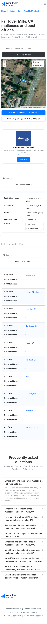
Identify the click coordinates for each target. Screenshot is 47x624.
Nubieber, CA (31, 411)
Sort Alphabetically (22, 185)
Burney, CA (30, 275)
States (12, 11)
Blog (39, 608)
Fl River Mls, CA (32, 292)
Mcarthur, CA (30, 309)
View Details (31, 224)
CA (19, 11)
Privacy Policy (16, 612)
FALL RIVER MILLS (31, 11)
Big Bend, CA (30, 360)
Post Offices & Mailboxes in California (23, 113)
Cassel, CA (30, 377)
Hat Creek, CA (31, 326)
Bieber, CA (29, 343)
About (33, 608)
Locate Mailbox (25, 55)
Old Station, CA (31, 427)
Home (3, 11)
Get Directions (32, 229)
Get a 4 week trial (23, 155)
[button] (23, 81)
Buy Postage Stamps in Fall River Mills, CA (23, 119)
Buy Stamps (25, 608)
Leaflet (24, 107)
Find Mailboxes (12, 608)
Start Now (23, 159)
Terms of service (30, 612)
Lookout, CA (30, 394)
